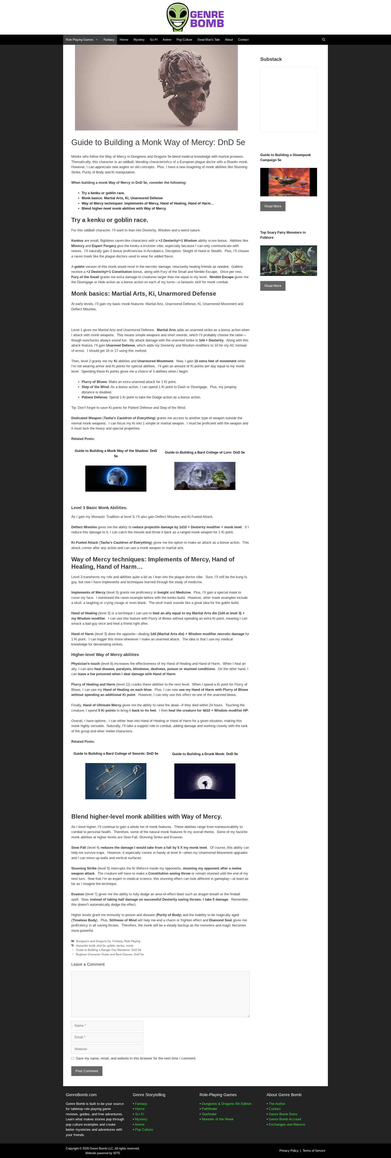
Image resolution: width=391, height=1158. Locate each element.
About (229, 39)
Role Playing (132, 941)
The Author (277, 1104)
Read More (273, 206)
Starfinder (209, 1114)
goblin (111, 945)
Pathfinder (209, 1109)
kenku (120, 945)
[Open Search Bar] (324, 40)
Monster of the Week (218, 1119)
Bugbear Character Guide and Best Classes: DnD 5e (110, 954)
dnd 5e (101, 945)
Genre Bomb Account (285, 1119)
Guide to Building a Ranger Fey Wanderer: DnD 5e (108, 949)
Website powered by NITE (102, 1153)
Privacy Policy (289, 1150)
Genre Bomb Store (283, 1114)
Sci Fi (153, 39)
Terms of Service (314, 1150)
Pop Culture (184, 39)
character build (85, 945)
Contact (243, 39)
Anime (167, 39)
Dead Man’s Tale (209, 39)
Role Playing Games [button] (79, 39)
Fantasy (109, 39)
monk (129, 945)
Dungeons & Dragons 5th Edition (226, 1104)
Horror (124, 39)
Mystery (139, 39)
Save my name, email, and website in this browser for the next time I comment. (136, 1058)
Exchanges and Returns (287, 1124)
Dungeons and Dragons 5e (93, 941)
